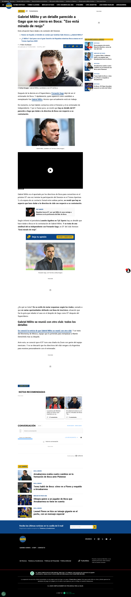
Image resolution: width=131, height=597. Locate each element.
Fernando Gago (58, 93)
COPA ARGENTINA (91, 5)
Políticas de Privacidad (52, 561)
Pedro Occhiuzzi (25, 45)
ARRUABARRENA (121, 5)
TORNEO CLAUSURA (33, 5)
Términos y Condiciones (47, 528)
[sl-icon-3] (102, 539)
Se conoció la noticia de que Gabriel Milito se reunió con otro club (45, 330)
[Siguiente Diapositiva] (81, 408)
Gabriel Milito (37, 99)
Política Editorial (66, 561)
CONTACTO (41, 548)
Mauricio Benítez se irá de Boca (39, 1)
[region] (50, 440)
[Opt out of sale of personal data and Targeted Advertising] (3, 594)
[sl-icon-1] (95, 539)
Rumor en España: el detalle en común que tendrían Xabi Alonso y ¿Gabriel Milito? (52, 35)
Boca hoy (12, 1)
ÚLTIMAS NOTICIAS (19, 5)
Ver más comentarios (65, 237)
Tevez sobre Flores (101, 1)
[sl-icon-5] (110, 539)
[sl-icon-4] (106, 539)
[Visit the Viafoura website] (79, 456)
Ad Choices (23, 561)
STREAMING (79, 5)
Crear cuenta (78, 425)
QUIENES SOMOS (25, 548)
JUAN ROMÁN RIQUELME (106, 5)
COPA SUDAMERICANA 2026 (65, 5)
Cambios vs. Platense (71, 1)
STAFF (34, 548)
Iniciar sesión (70, 425)
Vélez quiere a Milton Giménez (56, 1)
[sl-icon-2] (98, 539)
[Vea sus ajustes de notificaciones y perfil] (81, 437)
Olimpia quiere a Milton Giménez (86, 1)
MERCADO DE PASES (48, 5)
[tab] (25, 437)
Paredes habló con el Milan (23, 1)
